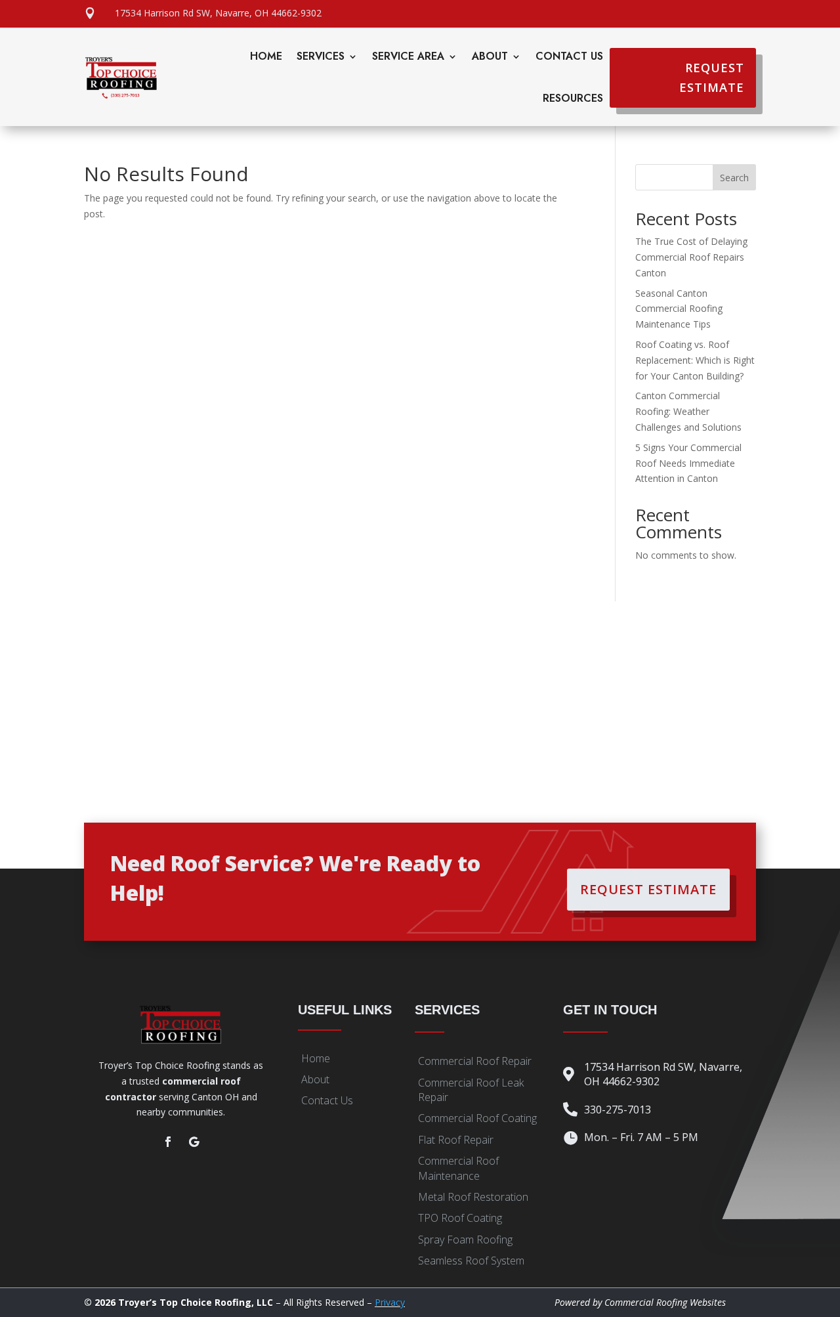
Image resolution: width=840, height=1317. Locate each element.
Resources (573, 98)
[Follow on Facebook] (168, 1141)
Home (266, 56)
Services (321, 56)
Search (734, 177)
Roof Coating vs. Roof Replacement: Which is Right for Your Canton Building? (695, 360)
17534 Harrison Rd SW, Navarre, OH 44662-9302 (218, 13)
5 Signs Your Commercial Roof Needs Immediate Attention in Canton (688, 463)
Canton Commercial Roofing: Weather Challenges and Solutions (688, 411)
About (490, 56)
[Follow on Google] (194, 1141)
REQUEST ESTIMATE (711, 78)
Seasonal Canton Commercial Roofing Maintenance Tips (679, 309)
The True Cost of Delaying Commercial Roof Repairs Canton (691, 257)
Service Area (408, 56)
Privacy (390, 1302)
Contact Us (569, 56)
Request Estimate (648, 889)
